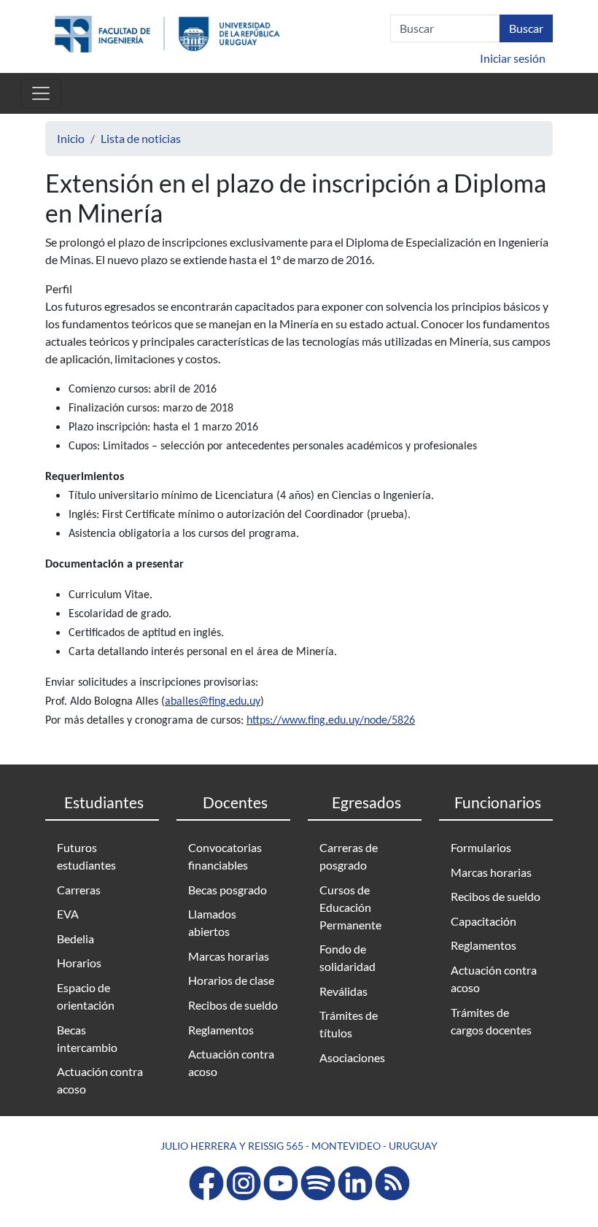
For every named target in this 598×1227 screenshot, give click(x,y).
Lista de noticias (141, 138)
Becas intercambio (87, 1038)
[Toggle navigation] (40, 93)
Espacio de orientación (85, 996)
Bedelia (75, 938)
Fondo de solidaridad (347, 957)
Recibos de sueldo (233, 1005)
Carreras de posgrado (348, 856)
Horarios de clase (231, 980)
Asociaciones (352, 1057)
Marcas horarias (228, 956)
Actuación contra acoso (100, 1080)
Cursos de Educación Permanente (350, 907)
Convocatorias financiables (225, 856)
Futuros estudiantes (86, 856)
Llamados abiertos (212, 922)
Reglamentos (221, 1030)
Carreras (79, 890)
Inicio (71, 138)
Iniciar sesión (512, 58)
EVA (68, 914)
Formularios (481, 847)
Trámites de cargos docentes (491, 1021)
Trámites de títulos (348, 1024)
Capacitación (483, 921)
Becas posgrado (227, 890)
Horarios (79, 962)
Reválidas (343, 991)
